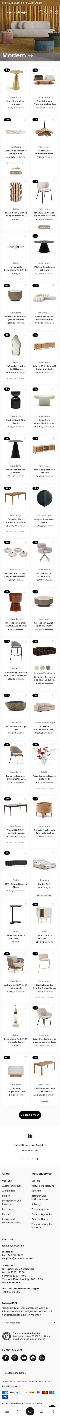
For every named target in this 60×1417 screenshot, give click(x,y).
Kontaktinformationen (11, 1386)
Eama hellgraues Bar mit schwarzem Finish (15, 674)
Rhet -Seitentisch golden (15, 103)
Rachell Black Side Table (16, 422)
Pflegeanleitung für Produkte (42, 1226)
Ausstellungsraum (12, 1185)
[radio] (36, 667)
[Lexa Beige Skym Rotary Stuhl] (44, 552)
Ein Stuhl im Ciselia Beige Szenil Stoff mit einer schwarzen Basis (44, 215)
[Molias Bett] (44, 863)
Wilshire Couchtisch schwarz (44, 268)
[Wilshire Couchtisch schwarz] (44, 246)
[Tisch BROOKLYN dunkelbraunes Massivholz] (15, 809)
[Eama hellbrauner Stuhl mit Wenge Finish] (15, 755)
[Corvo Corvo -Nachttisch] (44, 914)
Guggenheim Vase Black (44, 521)
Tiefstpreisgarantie (42, 1214)
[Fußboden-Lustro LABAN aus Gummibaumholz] (15, 345)
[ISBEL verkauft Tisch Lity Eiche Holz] (44, 1067)
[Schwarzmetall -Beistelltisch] (15, 914)
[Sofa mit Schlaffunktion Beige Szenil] (44, 705)
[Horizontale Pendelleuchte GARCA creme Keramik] (15, 246)
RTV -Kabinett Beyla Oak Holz (44, 471)
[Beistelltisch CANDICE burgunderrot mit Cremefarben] (15, 192)
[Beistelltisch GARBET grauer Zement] (15, 295)
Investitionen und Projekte (11, 1202)
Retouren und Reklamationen (40, 1197)
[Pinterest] (33, 1357)
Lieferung (37, 1190)
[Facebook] (5, 1357)
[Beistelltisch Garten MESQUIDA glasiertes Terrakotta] (15, 602)
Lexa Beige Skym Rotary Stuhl (44, 575)
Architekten (8, 1190)
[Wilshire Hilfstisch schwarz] (15, 449)
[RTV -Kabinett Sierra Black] (15, 863)
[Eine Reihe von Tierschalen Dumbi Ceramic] (44, 80)
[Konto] (52, 1411)
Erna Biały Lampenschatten (16, 1090)
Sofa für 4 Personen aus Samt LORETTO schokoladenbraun (44, 679)
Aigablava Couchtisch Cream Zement (44, 423)
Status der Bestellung (43, 1185)
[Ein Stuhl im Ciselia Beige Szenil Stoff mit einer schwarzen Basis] (44, 192)
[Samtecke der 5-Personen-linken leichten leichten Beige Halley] (44, 295)
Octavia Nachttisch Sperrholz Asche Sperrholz (44, 833)
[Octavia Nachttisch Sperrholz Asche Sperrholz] (44, 809)
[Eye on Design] (17, 13)
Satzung (36, 1204)
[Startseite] (18, 1411)
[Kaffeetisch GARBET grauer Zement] (44, 602)
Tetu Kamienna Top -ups (15, 728)
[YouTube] (23, 1357)
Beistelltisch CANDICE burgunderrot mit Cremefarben (15, 215)
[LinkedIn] (42, 1357)
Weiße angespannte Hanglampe (16, 152)
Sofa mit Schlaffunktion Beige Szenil (44, 729)
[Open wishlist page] (46, 12)
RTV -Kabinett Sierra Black (16, 886)
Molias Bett (44, 884)
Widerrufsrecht (8, 1381)
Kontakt (36, 1180)
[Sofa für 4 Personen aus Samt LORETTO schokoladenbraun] (44, 651)
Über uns (7, 1180)
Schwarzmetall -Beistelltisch (16, 937)
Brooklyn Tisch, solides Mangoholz (16, 521)
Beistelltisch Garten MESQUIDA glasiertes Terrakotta (16, 625)
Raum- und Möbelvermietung (11, 1221)
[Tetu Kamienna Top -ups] (15, 705)
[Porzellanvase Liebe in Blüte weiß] (44, 755)
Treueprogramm (41, 1209)
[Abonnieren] (54, 1322)
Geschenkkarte (40, 1219)
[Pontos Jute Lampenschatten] (44, 130)
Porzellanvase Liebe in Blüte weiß (44, 777)
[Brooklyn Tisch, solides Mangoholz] (15, 498)
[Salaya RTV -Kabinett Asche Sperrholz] (44, 345)
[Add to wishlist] (25, 70)
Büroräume (8, 1209)
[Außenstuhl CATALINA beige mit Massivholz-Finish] (15, 964)
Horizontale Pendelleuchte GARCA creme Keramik (15, 270)
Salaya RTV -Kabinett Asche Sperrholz (44, 367)
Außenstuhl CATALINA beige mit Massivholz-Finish (15, 988)
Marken (6, 1195)
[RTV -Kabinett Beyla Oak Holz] (44, 449)
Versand (48, 1381)
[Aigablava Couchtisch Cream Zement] (44, 399)
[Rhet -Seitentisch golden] (15, 80)
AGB (40, 1381)
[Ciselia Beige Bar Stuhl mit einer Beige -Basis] (44, 964)
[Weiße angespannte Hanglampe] (15, 130)
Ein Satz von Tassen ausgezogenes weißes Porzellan (16, 576)
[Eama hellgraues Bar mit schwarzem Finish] (15, 651)
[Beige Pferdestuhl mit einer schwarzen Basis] (44, 1018)
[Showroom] (51, 12)
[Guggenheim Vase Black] (44, 498)
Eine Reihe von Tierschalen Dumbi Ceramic (44, 104)
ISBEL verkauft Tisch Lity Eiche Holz (44, 1090)
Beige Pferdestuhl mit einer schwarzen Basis (44, 1040)
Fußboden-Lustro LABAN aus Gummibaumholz (15, 369)
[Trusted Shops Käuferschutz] (6, 1336)
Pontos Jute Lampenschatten (44, 152)
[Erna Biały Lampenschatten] (15, 1067)
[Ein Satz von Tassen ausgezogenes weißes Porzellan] (15, 552)
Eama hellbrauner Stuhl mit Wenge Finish (16, 779)
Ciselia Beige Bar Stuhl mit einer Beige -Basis (44, 988)
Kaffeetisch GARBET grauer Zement (44, 624)
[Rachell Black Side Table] (15, 399)
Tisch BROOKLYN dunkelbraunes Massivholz (15, 833)
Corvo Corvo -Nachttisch (44, 937)
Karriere (6, 1214)
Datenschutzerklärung (27, 1381)
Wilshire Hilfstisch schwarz (15, 471)
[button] (3, 12)
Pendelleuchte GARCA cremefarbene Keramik (15, 1041)
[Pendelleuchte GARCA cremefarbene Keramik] (15, 1018)
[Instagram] (14, 1357)
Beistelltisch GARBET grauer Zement (15, 318)
